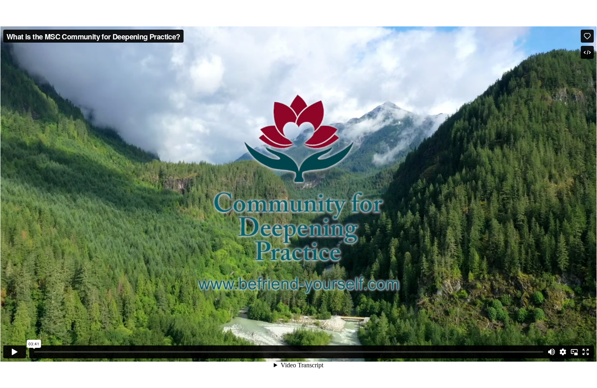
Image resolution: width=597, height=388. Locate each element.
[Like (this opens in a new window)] (587, 36)
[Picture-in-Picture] (574, 352)
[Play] (14, 351)
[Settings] (563, 352)
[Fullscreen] (586, 352)
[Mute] (551, 352)
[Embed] (587, 52)
